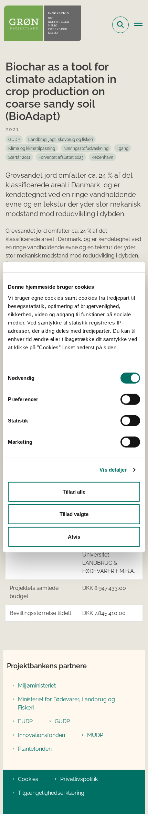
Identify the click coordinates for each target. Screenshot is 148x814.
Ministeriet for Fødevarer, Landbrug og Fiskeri (66, 703)
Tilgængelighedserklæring (51, 793)
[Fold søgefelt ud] (120, 24)
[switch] (130, 399)
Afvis (74, 536)
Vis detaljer (113, 470)
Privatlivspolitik (79, 779)
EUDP (25, 721)
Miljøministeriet (37, 685)
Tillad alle (74, 491)
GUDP (62, 721)
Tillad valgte (74, 514)
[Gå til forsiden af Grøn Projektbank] (40, 25)
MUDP (95, 735)
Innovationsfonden (41, 735)
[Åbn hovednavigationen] (141, 25)
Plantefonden (35, 749)
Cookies (28, 779)
